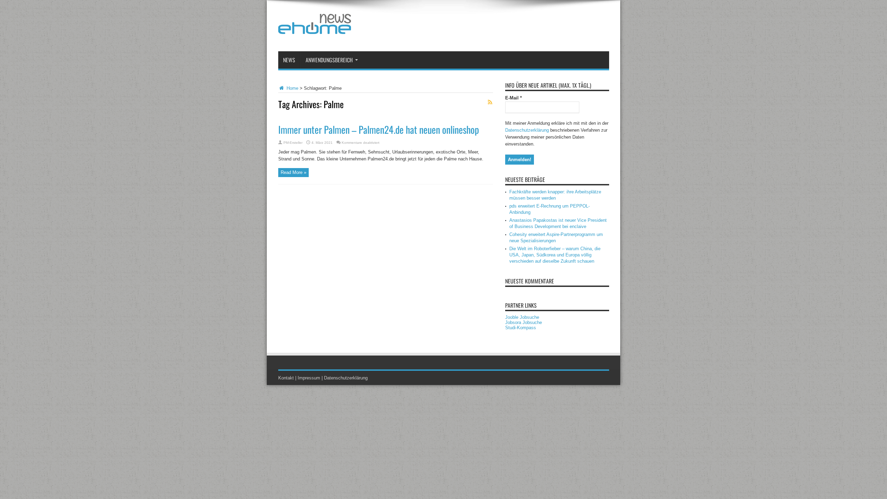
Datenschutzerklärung (527, 130)
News (289, 60)
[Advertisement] (483, 27)
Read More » (293, 172)
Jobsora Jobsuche (523, 322)
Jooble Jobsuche (522, 317)
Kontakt (286, 377)
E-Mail (513, 97)
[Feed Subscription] (490, 102)
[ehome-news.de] (314, 28)
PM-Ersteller (292, 143)
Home (291, 88)
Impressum (309, 377)
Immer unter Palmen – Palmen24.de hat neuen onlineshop (378, 129)
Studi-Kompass (520, 327)
